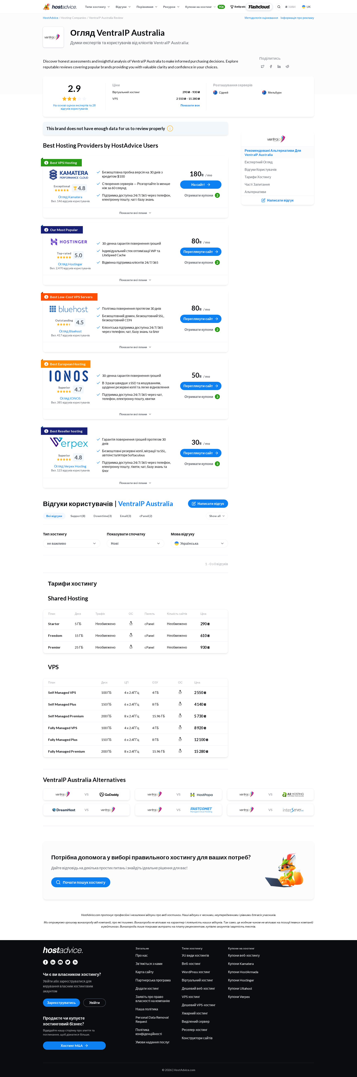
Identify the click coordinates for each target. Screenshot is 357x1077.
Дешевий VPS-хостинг (198, 1005)
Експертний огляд (259, 162)
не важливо (56, 543)
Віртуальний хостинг (197, 980)
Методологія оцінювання (261, 17)
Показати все (190, 105)
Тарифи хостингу (258, 177)
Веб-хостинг (191, 964)
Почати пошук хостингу (84, 882)
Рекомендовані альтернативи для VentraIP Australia (273, 152)
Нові (114, 543)
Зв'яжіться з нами (149, 964)
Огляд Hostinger (70, 264)
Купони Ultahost (240, 988)
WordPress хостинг (196, 972)
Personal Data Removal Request (152, 1019)
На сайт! (198, 184)
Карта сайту (145, 972)
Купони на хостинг (204, 6)
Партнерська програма (153, 980)
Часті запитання (257, 184)
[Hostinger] (69, 242)
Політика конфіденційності (149, 1032)
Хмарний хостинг (195, 1013)
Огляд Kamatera (70, 197)
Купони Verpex (239, 997)
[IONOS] (69, 376)
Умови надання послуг (153, 1042)
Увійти (94, 1003)
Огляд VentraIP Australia (117, 33)
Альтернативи (255, 192)
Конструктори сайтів (197, 1038)
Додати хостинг (147, 988)
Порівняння (145, 6)
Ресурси (169, 6)
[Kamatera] (69, 174)
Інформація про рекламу (297, 17)
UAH (290, 6)
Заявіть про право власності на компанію (153, 999)
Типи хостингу (95, 6)
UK (309, 6)
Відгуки (121, 6)
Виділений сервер (195, 1021)
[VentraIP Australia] (53, 37)
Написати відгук (211, 503)
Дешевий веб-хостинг (198, 988)
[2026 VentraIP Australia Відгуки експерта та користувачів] (262, 66)
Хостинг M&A (72, 1045)
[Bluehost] (69, 309)
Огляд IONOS (70, 398)
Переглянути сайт (198, 252)
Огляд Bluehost (70, 331)
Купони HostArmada (243, 972)
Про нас (142, 955)
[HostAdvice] (60, 7)
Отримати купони (201, 195)
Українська (189, 543)
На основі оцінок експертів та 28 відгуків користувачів (74, 106)
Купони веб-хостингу (244, 955)
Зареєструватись (61, 1003)
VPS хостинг (191, 997)
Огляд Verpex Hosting (70, 466)
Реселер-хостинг (194, 1030)
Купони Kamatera (241, 964)
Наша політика (147, 1009)
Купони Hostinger (241, 980)
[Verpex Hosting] (69, 443)
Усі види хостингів (195, 955)
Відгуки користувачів (261, 169)
